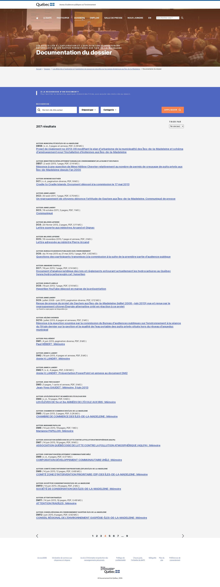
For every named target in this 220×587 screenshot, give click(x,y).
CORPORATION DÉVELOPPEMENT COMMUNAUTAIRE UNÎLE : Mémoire (79, 459)
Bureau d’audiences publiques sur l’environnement (45, 4)
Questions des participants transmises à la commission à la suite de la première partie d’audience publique (103, 256)
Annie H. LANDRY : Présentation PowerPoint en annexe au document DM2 (82, 373)
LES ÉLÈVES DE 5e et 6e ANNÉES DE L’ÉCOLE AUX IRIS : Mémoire (76, 402)
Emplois (94, 18)
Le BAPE (47, 18)
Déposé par (87, 110)
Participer (63, 18)
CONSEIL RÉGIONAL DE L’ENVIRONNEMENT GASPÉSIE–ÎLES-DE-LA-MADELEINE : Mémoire (91, 517)
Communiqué (44, 213)
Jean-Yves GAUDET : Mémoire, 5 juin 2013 (62, 387)
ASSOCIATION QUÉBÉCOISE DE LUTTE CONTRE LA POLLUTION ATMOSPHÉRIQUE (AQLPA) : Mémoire (98, 445)
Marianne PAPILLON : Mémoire (54, 430)
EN (149, 18)
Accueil (37, 17)
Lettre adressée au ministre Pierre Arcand (62, 242)
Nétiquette (152, 558)
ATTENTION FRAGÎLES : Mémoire (56, 503)
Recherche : (43, 104)
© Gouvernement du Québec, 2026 (110, 578)
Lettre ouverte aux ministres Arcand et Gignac (65, 227)
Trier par (175, 122)
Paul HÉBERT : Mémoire (50, 344)
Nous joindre (135, 18)
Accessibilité (42, 558)
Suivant (183, 536)
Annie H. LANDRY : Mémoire (53, 358)
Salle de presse (113, 18)
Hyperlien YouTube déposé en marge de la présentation (71, 288)
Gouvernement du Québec (110, 570)
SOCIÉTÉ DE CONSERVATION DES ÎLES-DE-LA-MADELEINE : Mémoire (78, 488)
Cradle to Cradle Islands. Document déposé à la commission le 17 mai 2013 (82, 184)
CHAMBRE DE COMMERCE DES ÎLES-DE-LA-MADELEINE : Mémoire (77, 416)
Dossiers (79, 18)
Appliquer (170, 110)
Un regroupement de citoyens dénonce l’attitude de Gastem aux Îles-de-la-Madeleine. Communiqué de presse (105, 198)
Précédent (37, 536)
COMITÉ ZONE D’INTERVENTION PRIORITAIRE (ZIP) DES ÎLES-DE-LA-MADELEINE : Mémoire (92, 474)
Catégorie (109, 110)
